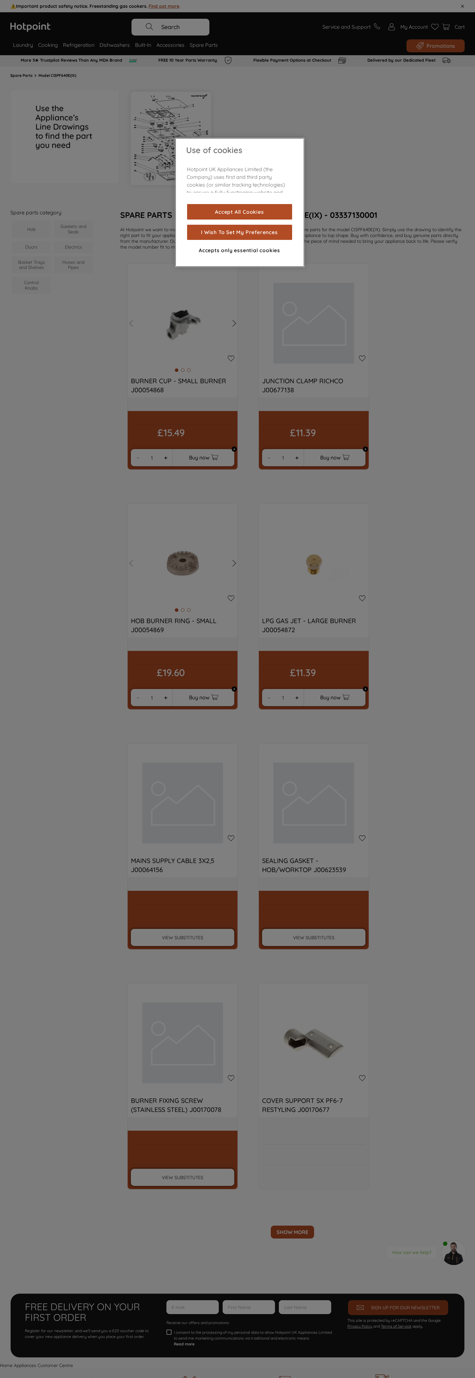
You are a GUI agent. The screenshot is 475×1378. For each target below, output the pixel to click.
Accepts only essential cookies (239, 250)
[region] (239, 202)
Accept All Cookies (239, 212)
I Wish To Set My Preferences (239, 232)
